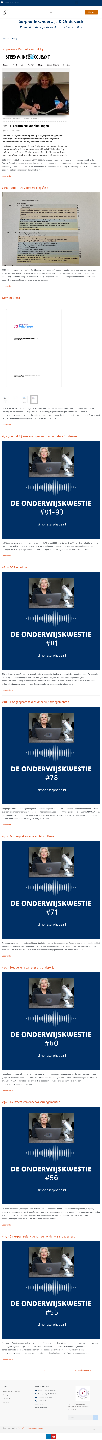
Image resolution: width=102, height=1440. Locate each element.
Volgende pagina (83, 1370)
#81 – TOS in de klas (14, 567)
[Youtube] (94, 1429)
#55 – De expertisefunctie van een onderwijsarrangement (38, 1236)
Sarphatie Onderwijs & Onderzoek (51, 21)
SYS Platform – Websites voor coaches (30, 1428)
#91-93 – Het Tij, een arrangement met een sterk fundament (40, 436)
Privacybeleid (7, 1395)
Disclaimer (6, 1398)
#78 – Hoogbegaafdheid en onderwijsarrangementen (35, 702)
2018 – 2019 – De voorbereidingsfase (25, 188)
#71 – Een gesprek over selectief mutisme (28, 836)
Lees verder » (7, 176)
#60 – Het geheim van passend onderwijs (28, 967)
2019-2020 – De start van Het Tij (22, 49)
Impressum (6, 1402)
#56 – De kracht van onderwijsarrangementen (31, 1102)
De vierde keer (11, 298)
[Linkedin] (98, 1429)
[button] (76, 2)
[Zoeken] (95, 1417)
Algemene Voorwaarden (11, 1391)
